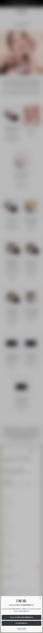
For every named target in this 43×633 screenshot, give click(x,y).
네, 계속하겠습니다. (22, 623)
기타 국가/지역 (21, 629)
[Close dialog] (40, 598)
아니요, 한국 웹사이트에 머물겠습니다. (21, 617)
